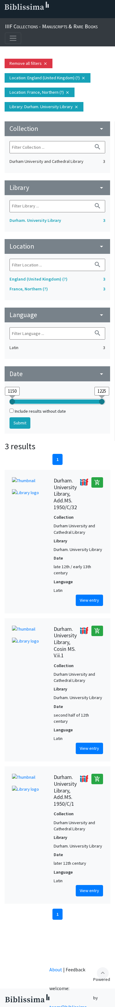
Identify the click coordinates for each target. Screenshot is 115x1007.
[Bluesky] (26, 15)
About (55, 969)
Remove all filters (29, 63)
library (57, 187)
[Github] (55, 15)
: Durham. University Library (44, 106)
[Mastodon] (35, 15)
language (57, 315)
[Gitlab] (65, 15)
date (57, 374)
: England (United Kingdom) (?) (48, 78)
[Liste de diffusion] (6, 15)
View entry (89, 600)
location (57, 246)
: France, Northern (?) (40, 92)
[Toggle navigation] (13, 38)
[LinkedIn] (16, 15)
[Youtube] (45, 15)
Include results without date (40, 411)
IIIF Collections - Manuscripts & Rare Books (51, 26)
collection (57, 128)
